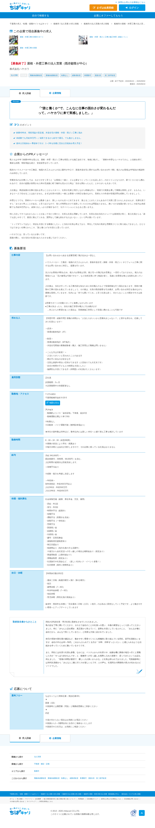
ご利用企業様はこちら (45, 801)
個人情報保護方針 (60, 799)
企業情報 (56, 93)
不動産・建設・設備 (41, 764)
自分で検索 (40, 15)
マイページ (28, 799)
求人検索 (20, 799)
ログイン (134, 7)
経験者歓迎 (76, 75)
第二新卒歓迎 (110, 75)
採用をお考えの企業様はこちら (131, 2)
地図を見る (54, 403)
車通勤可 (87, 75)
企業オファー (108, 15)
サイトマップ (31, 801)
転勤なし (64, 75)
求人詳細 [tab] (26, 93)
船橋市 (36, 771)
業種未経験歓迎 (52, 75)
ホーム (12, 799)
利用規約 (81, 799)
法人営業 (14, 75)
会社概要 (38, 799)
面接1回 (98, 75)
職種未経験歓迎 (36, 75)
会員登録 (105, 7)
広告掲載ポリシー (92, 799)
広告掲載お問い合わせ (131, 799)
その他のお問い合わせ (17, 801)
